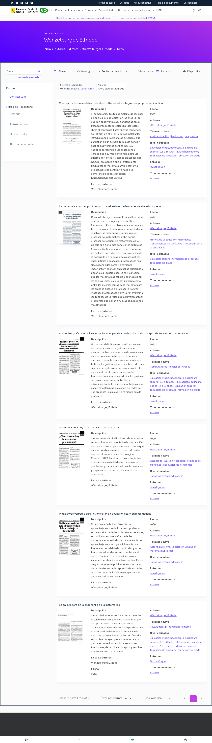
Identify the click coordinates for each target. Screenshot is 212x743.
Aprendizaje (157, 546)
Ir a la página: (154, 698)
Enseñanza (156, 460)
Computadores (158, 366)
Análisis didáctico (159, 136)
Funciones (174, 366)
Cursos (89, 10)
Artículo (154, 178)
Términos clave (106, 3)
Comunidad (106, 10)
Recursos (124, 10)
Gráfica (186, 366)
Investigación (143, 10)
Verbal (169, 550)
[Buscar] (194, 10)
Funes (59, 10)
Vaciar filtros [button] (87, 88)
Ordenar (82, 71)
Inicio (50, 10)
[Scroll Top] (185, 740)
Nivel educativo (143, 3)
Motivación (172, 626)
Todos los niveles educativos (166, 476)
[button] (184, 698)
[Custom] (26, 740)
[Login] (199, 10)
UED (159, 10)
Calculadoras (157, 626)
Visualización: (146, 71)
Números (186, 626)
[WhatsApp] (31, 3)
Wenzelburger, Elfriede (163, 125)
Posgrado (74, 10)
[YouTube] (27, 3)
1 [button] (193, 698)
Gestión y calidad (174, 460)
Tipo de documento (167, 3)
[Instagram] (22, 3)
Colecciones (190, 3)
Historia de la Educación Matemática (170, 239)
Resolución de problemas (177, 464)
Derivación (177, 136)
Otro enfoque (158, 661)
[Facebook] (17, 3)
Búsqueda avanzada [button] (28, 77)
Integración (191, 136)
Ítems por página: (111, 698)
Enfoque (124, 3)
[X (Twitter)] (12, 3)
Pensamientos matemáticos (166, 243)
